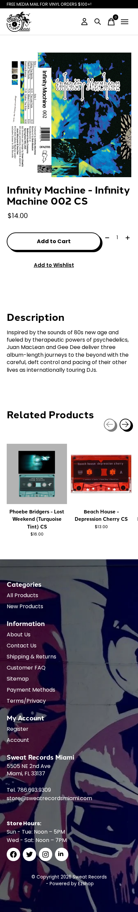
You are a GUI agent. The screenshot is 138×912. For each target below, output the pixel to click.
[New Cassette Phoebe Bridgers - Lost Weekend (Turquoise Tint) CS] (37, 474)
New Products (25, 606)
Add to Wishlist (54, 265)
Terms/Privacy (26, 701)
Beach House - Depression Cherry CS (101, 515)
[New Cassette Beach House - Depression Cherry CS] (101, 474)
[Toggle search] (98, 21)
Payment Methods (31, 690)
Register (17, 729)
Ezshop (86, 884)
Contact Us (22, 645)
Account (18, 740)
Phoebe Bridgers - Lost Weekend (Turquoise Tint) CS (36, 519)
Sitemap (18, 679)
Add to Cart (54, 241)
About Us (18, 634)
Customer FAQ (26, 668)
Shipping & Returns (31, 656)
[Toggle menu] (124, 21)
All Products (22, 595)
